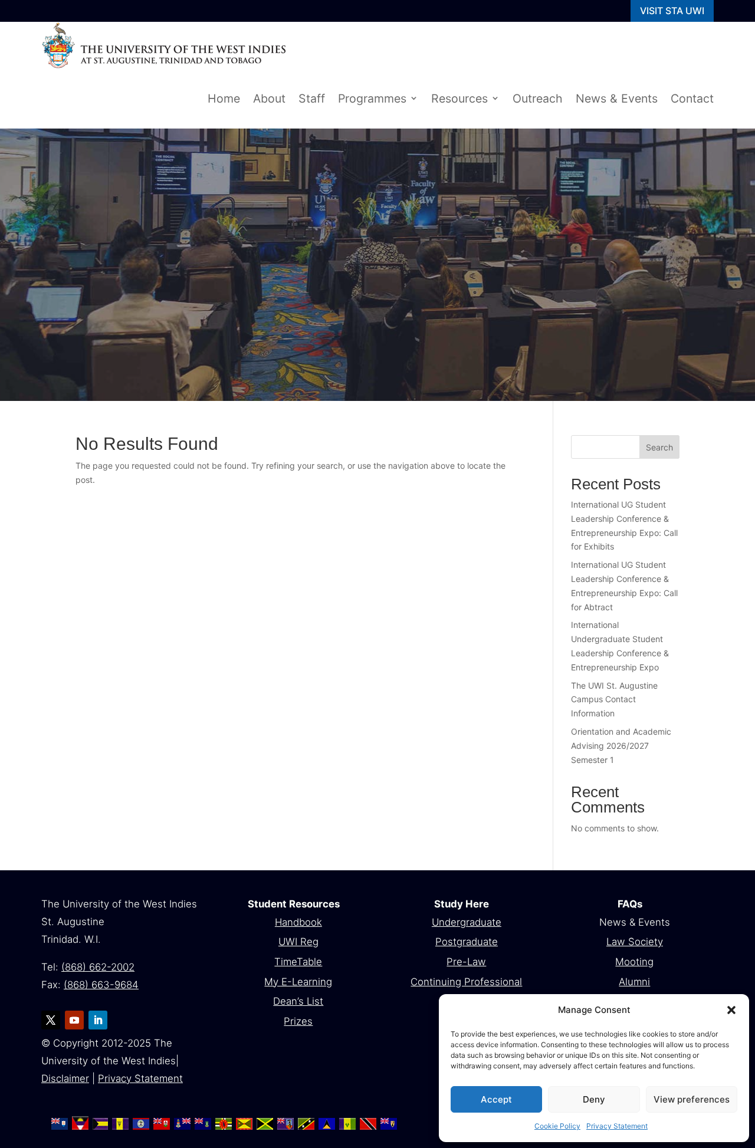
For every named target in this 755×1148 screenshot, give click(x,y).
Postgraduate (466, 942)
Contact (692, 98)
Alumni (634, 982)
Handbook (298, 922)
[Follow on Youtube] (74, 1020)
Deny (594, 1099)
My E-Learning (298, 982)
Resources (459, 98)
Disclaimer (65, 1078)
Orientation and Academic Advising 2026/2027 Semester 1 (621, 745)
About (269, 98)
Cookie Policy (557, 1125)
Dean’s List (298, 1001)
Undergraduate (466, 922)
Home (224, 98)
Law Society (634, 942)
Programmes (372, 98)
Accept (496, 1099)
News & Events (617, 98)
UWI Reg (298, 942)
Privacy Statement (617, 1125)
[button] (731, 1010)
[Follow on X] (50, 1020)
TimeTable (298, 962)
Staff (311, 98)
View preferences (692, 1099)
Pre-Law (466, 962)
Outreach (538, 98)
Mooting (634, 962)
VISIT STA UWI (672, 11)
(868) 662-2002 (97, 967)
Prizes (298, 1021)
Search (659, 447)
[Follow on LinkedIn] (97, 1020)
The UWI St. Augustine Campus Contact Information (614, 699)
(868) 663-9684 (101, 985)
